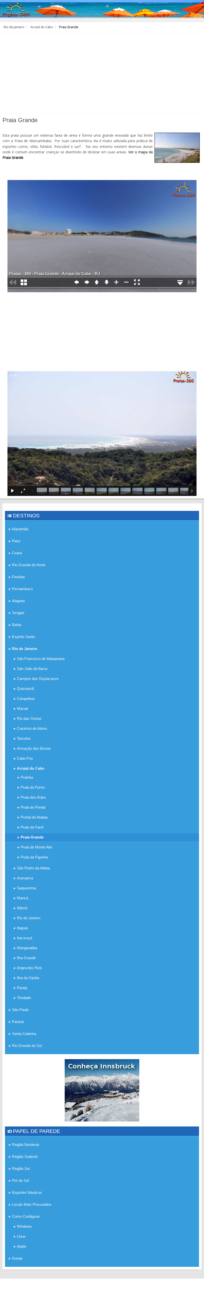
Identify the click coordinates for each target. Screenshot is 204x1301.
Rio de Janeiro (14, 27)
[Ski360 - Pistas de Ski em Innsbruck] (102, 1090)
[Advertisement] (102, 75)
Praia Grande (12, 157)
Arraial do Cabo (41, 27)
